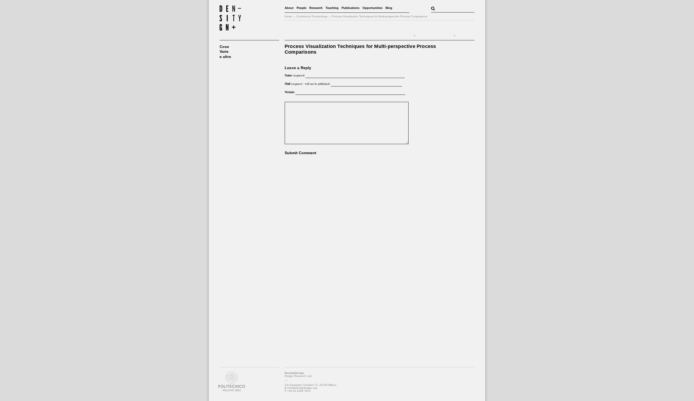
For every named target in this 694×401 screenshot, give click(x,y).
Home (288, 16)
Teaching (332, 7)
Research (316, 7)
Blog (388, 7)
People (301, 7)
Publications (350, 7)
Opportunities (372, 7)
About (289, 7)
